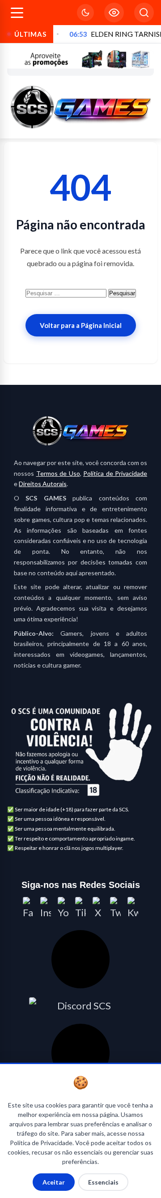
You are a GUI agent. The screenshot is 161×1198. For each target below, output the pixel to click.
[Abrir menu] (17, 12)
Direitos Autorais (43, 483)
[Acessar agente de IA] (80, 959)
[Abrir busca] (144, 12)
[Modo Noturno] (85, 12)
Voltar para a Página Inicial (81, 325)
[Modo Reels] (114, 12)
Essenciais (103, 1182)
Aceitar (53, 1182)
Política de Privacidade (115, 473)
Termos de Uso (58, 473)
